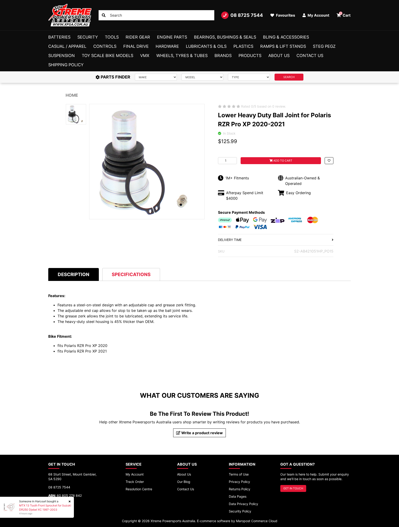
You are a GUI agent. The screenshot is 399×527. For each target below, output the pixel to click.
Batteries (59, 37)
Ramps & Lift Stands (283, 46)
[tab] (73, 274)
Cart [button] (345, 15)
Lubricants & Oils (206, 46)
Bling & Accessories (286, 37)
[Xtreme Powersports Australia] (70, 15)
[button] (329, 160)
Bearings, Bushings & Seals (225, 37)
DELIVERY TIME (230, 240)
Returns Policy (239, 489)
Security (87, 37)
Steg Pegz (324, 46)
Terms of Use (239, 474)
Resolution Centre (139, 489)
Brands (223, 55)
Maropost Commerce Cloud (256, 521)
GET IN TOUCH (293, 488)
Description (73, 274)
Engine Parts (172, 37)
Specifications (131, 274)
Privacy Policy (239, 482)
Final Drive (136, 46)
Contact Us (309, 55)
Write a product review (201, 433)
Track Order (135, 482)
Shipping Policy (66, 64)
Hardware (167, 46)
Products (250, 55)
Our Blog (183, 482)
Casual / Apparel (67, 46)
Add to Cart (282, 160)
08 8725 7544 (246, 15)
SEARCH (289, 77)
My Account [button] (318, 15)
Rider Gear (138, 37)
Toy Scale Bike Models (107, 55)
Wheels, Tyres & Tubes (182, 55)
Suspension (61, 55)
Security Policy (240, 511)
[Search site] (104, 15)
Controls (104, 46)
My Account (135, 474)
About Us (279, 55)
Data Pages (237, 496)
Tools (112, 37)
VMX (144, 55)
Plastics (243, 46)
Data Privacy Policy (243, 504)
